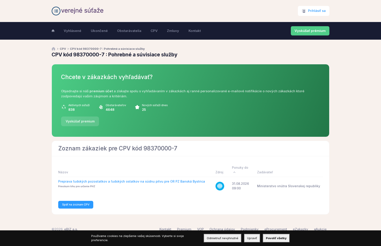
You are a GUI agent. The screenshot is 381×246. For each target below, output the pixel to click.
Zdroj (219, 172)
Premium (184, 229)
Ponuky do (240, 167)
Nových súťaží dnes (155, 105)
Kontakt (165, 229)
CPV (63, 48)
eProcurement (275, 229)
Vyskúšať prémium (310, 31)
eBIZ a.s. (71, 229)
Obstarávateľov (116, 105)
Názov (63, 172)
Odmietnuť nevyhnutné (222, 238)
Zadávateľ (265, 172)
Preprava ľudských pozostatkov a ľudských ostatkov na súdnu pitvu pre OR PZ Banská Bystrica (131, 181)
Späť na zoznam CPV (76, 204)
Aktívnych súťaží (79, 105)
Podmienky (250, 229)
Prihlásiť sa (317, 11)
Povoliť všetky (276, 238)
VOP (200, 229)
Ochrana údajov (222, 229)
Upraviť (252, 238)
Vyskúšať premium (80, 121)
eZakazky (300, 229)
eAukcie (320, 229)
